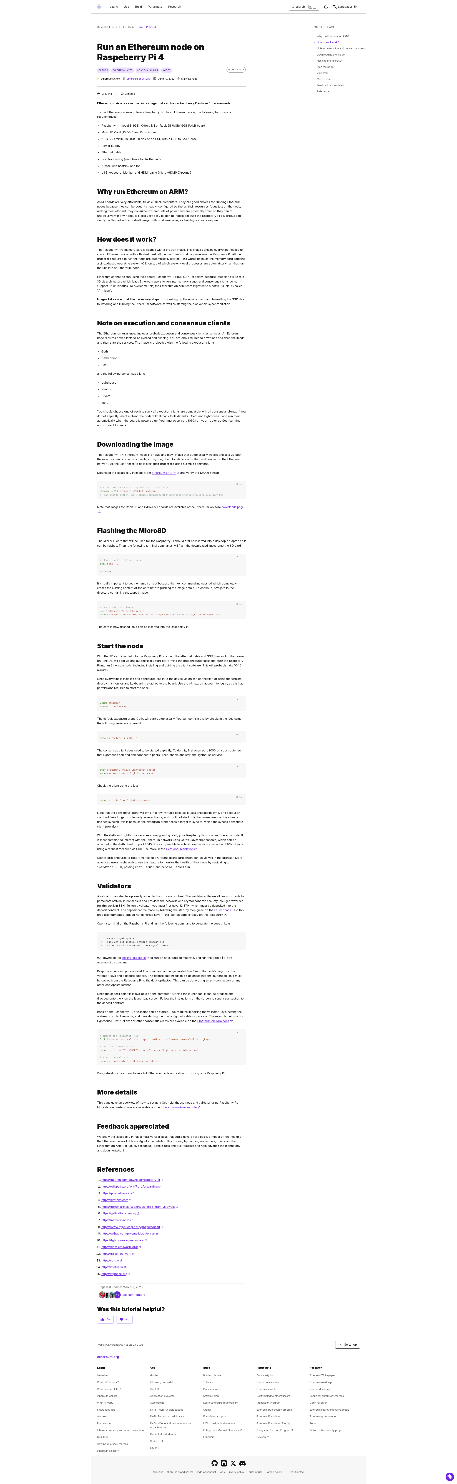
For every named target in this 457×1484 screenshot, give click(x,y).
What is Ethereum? (108, 1382)
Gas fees (102, 1416)
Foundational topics (214, 1416)
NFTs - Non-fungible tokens (166, 1409)
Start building (211, 1395)
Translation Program (268, 1402)
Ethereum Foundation (269, 1416)
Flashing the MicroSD (329, 60)
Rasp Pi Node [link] (148, 26)
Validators (322, 72)
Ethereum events (266, 1389)
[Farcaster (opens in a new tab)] (224, 1463)
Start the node (325, 66)
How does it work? (328, 42)
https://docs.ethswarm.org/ (121, 1247)
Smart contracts (106, 1409)
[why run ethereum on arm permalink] (95, 192)
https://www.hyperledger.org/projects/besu (132, 1227)
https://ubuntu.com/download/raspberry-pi (132, 1179)
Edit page (128, 94)
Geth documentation (181, 849)
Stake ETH (156, 1441)
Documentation (212, 1389)
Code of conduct (206, 1471)
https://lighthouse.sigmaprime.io (124, 1240)
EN (348, 6)
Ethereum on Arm (165, 472)
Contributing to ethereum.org (273, 1395)
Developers (105, 26)
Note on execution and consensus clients (341, 48)
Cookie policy (273, 1471)
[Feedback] (450, 1477)
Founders (208, 1436)
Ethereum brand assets (179, 1471)
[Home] (99, 7)
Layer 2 (154, 1447)
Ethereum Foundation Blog (273, 1423)
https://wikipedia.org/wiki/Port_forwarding (131, 1186)
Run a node (104, 1423)
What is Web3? (106, 1402)
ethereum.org (108, 1357)
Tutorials (126, 26)
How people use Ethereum (113, 1443)
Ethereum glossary (108, 1450)
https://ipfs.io (111, 1260)
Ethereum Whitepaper (322, 1375)
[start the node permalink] (95, 646)
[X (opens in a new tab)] (233, 1463)
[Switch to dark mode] (326, 7)
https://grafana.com (116, 1200)
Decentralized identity (163, 1434)
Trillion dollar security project (327, 1430)
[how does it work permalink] (95, 239)
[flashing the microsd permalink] (95, 530)
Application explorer (162, 1395)
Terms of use (255, 1471)
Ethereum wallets (107, 1395)
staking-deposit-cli (135, 958)
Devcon (263, 1436)
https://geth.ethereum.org (120, 1213)
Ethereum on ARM (138, 78)
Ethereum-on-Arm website (180, 1107)
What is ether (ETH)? (109, 1389)
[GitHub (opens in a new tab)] (214, 1463)
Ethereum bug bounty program (275, 1409)
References (324, 91)
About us (158, 1471)
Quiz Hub (102, 1436)
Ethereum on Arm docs (214, 1021)
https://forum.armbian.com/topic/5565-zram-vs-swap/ (139, 1206)
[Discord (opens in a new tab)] (242, 1463)
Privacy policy (236, 1471)
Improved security (320, 1389)
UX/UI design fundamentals (219, 1423)
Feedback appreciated (330, 85)
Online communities (268, 1382)
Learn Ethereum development (220, 1402)
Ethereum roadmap (321, 1382)
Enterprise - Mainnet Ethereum (222, 1430)
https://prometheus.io (117, 1193)
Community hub (266, 1375)
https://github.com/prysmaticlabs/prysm (130, 1233)
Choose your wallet (161, 1382)
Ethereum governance (323, 1416)
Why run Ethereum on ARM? (333, 36)
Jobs (222, 1471)
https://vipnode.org (115, 1274)
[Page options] (115, 94)
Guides (154, 1375)
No (127, 1319)
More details (324, 79)
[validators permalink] (95, 886)
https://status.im (113, 1267)
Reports (314, 1423)
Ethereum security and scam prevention (120, 1430)
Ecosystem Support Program (275, 1430)
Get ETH (155, 1389)
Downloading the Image (331, 54)
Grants (207, 1409)
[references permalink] (95, 1169)
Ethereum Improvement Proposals (329, 1409)
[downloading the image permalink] (95, 444)
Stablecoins (157, 1402)
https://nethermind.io (117, 1220)
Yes (108, 1319)
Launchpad (223, 910)
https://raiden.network (118, 1253)
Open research (318, 1402)
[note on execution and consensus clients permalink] (95, 323)
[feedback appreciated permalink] (95, 1126)
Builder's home (212, 1375)
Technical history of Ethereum (327, 1395)
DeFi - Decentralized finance (167, 1416)
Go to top (350, 1344)
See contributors (133, 1294)
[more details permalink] (95, 1092)
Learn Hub (103, 1375)
